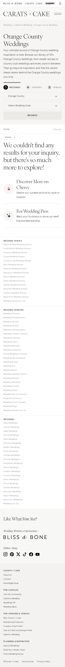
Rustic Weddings (10, 451)
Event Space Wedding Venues (17, 248)
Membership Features (13, 622)
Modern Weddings (11, 447)
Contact (7, 579)
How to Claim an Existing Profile (17, 630)
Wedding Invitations (12, 350)
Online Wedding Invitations (15, 354)
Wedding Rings (10, 406)
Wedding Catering (11, 338)
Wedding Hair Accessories (15, 394)
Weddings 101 (9, 603)
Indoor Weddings (11, 467)
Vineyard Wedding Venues (15, 253)
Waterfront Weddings (13, 500)
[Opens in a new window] (12, 3)
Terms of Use (28, 661)
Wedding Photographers (14, 317)
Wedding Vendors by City (14, 410)
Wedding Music (10, 370)
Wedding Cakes (10, 342)
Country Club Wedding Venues (17, 261)
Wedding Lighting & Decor (15, 374)
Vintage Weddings (11, 455)
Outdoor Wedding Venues (15, 293)
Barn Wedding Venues (13, 265)
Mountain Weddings (12, 491)
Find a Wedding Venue (13, 654)
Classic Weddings (11, 427)
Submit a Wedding (11, 598)
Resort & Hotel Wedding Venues (17, 244)
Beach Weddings (11, 496)
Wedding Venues (11, 322)
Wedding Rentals (11, 378)
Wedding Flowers (11, 326)
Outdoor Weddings (11, 471)
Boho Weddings (10, 423)
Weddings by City (11, 503)
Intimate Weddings (11, 459)
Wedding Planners (11, 313)
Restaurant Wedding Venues (16, 273)
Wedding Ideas (10, 607)
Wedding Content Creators (15, 334)
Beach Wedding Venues (14, 277)
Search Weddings (11, 646)
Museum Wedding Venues (15, 269)
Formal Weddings (11, 435)
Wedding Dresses (11, 386)
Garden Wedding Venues (14, 285)
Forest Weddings (10, 483)
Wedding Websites (11, 346)
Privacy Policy (43, 661)
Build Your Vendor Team (14, 650)
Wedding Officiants (11, 382)
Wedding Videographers (14, 330)
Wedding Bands (10, 362)
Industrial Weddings (12, 443)
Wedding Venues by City (14, 301)
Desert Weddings (11, 479)
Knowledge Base (11, 583)
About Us (7, 575)
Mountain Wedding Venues (15, 289)
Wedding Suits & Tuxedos (14, 402)
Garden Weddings (11, 487)
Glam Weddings (10, 439)
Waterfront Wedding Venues (16, 297)
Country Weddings (11, 475)
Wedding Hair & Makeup (14, 358)
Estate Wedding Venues (14, 256)
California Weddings (23, 25)
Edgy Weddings (10, 431)
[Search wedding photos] (50, 3)
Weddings (7, 25)
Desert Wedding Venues (14, 281)
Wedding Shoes (10, 390)
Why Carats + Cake (12, 618)
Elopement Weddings (13, 463)
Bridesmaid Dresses (12, 398)
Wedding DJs (9, 366)
